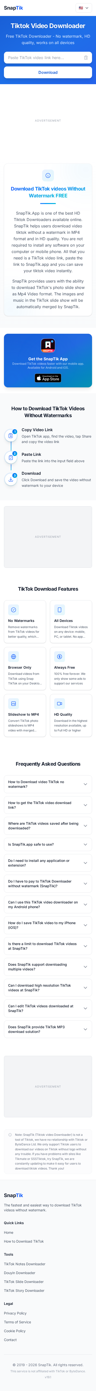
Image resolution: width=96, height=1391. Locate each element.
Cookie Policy (15, 1331)
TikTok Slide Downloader (24, 1282)
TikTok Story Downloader (24, 1290)
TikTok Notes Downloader (24, 1264)
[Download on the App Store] (48, 378)
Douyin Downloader (19, 1273)
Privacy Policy (15, 1313)
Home (8, 1232)
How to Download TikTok (24, 1241)
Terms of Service (17, 1322)
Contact (10, 1340)
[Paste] (86, 57)
